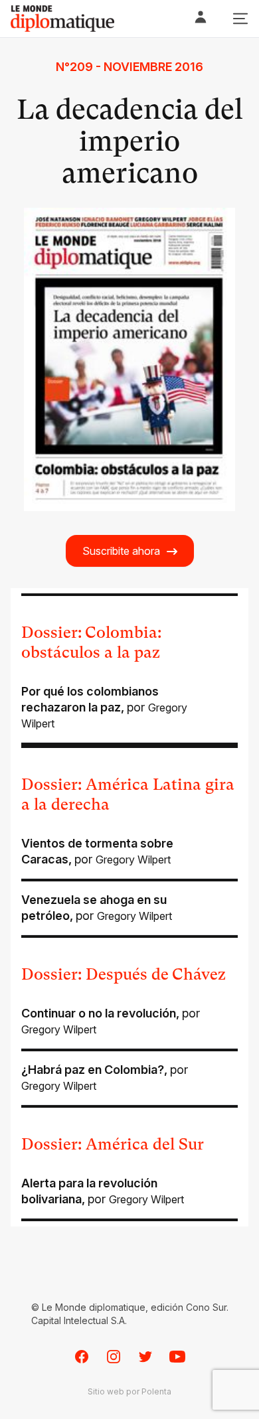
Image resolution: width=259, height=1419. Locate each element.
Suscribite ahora (121, 551)
